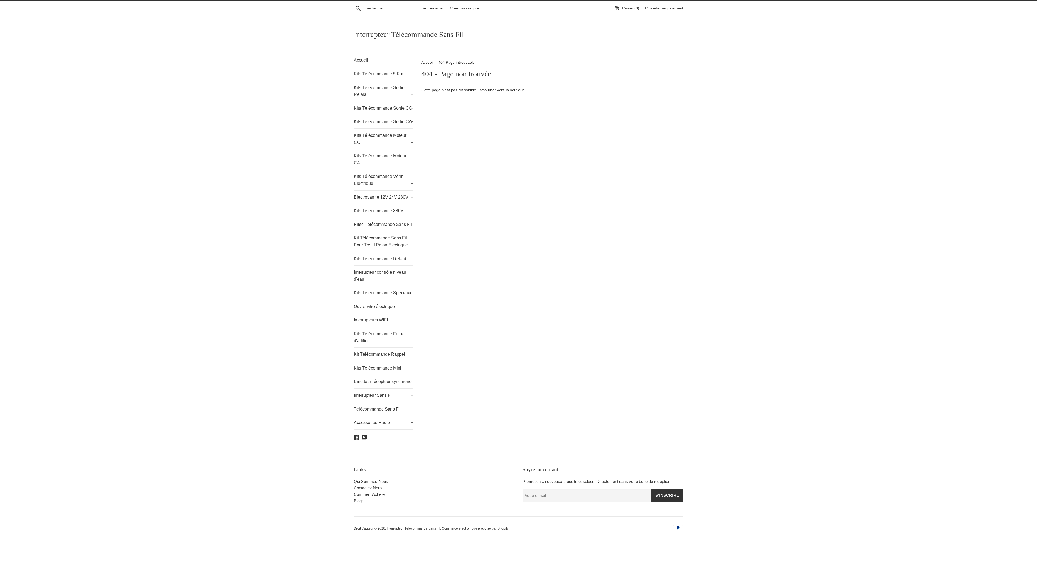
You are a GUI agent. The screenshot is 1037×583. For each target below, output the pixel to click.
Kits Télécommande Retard (383, 258)
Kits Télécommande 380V (383, 210)
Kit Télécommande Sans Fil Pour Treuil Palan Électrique (381, 241)
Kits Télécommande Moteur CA (383, 159)
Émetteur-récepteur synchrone (383, 381)
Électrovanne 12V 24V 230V (383, 197)
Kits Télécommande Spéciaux (383, 292)
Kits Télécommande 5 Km (383, 74)
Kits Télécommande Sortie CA (383, 121)
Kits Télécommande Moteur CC (383, 139)
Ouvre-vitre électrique (374, 306)
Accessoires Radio (383, 422)
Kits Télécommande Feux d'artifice (378, 337)
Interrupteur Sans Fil (383, 395)
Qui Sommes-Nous (371, 481)
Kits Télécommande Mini (377, 368)
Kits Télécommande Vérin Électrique (383, 180)
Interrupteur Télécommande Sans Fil (409, 34)
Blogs (359, 501)
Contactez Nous (368, 488)
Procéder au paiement (664, 8)
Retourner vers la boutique (501, 90)
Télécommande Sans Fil (383, 409)
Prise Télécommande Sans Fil (383, 224)
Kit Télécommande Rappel (379, 354)
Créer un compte (464, 8)
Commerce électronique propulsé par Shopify (475, 528)
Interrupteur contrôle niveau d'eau (380, 276)
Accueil (361, 60)
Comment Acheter (370, 494)
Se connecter (432, 8)
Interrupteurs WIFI (371, 320)
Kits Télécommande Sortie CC (383, 108)
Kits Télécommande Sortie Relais (383, 91)
